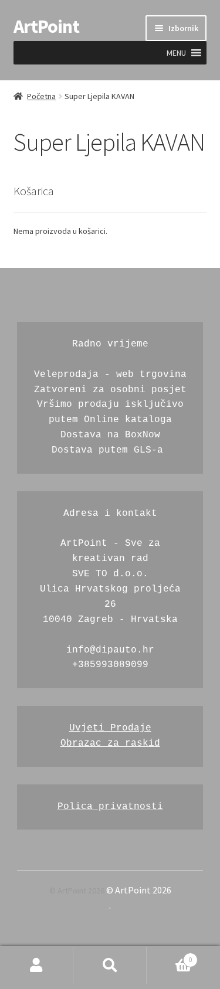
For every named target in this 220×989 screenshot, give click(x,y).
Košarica (169, 956)
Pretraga (110, 965)
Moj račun (36, 965)
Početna (41, 96)
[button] (176, 52)
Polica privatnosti (110, 806)
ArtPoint (46, 26)
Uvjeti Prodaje (110, 728)
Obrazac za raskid (110, 743)
